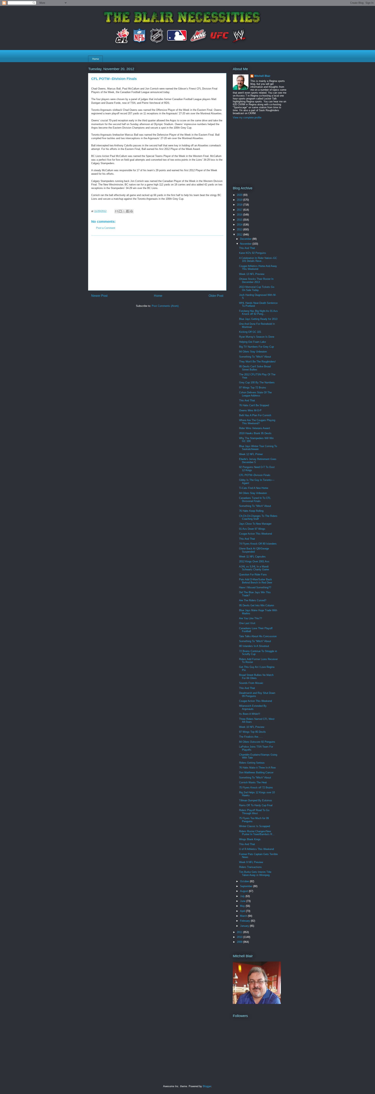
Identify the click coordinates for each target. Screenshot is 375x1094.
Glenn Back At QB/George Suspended (254, 550)
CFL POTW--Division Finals (254, 475)
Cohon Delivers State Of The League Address (255, 394)
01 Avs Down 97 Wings (252, 528)
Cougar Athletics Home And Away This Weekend (258, 268)
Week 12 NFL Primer (251, 454)
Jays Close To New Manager (255, 523)
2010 (240, 937)
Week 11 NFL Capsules (252, 556)
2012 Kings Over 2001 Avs (254, 561)
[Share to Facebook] (128, 211)
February (245, 920)
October (245, 881)
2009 (240, 941)
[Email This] (117, 211)
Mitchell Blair (262, 75)
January (245, 925)
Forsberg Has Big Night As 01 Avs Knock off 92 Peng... (258, 313)
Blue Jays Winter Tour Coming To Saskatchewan (258, 448)
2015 (240, 219)
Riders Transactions (250, 867)
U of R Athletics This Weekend (256, 849)
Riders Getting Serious (252, 762)
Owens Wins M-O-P (250, 410)
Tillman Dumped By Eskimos (255, 800)
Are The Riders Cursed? (252, 600)
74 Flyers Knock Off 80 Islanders (258, 543)
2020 (240, 194)
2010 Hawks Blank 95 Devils (255, 433)
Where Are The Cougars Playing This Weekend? (257, 422)
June (243, 901)
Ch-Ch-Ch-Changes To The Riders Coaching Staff (258, 517)
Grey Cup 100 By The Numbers (257, 382)
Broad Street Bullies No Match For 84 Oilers (256, 677)
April (243, 911)
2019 (240, 199)
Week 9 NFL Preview (251, 862)
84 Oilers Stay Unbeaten (253, 351)
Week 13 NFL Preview (251, 274)
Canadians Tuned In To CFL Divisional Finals (255, 499)
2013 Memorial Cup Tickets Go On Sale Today (256, 288)
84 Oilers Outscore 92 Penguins (257, 741)
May (243, 905)
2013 (240, 229)
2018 (240, 204)
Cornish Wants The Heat (253, 782)
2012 (240, 234)
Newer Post (99, 295)
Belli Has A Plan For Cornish (255, 415)
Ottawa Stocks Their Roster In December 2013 (256, 280)
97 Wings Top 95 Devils (252, 731)
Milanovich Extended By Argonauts (253, 707)
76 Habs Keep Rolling (251, 510)
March (244, 915)
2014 (240, 224)
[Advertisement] (157, 263)
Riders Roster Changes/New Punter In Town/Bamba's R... (256, 833)
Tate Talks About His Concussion (258, 636)
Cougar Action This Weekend (255, 533)
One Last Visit (247, 623)
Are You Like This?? (250, 618)
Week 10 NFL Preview (251, 726)
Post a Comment (105, 227)
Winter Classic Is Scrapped (254, 826)
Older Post (216, 295)
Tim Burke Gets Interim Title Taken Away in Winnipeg (255, 873)
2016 (240, 214)
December (246, 238)
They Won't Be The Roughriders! (257, 361)
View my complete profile (247, 117)
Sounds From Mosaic (251, 683)
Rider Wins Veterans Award (254, 428)
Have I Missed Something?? (255, 587)
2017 (240, 209)
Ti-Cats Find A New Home (253, 488)
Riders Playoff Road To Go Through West (254, 812)
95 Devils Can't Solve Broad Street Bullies (255, 368)
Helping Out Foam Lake (252, 341)
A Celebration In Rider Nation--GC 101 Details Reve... (258, 260)
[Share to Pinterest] (131, 211)
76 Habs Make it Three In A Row (257, 767)
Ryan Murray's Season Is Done (256, 336)
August (244, 891)
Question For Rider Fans (253, 574)
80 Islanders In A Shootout (254, 646)
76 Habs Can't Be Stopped (254, 405)
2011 (240, 932)
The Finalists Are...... (251, 736)
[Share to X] (124, 211)
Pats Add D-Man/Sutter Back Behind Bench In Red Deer (255, 581)
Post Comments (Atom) (165, 305)
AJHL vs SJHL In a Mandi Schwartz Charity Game (254, 568)
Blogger (207, 1086)
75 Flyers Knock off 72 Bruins (256, 787)
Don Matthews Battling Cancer (256, 772)
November (246, 243)
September (246, 886)
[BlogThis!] (120, 211)
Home (95, 58)
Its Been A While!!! (249, 713)
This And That (247, 248)
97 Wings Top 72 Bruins (252, 387)
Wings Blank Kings (250, 839)
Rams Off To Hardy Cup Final (255, 805)
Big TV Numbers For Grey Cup (256, 346)
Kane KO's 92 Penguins (252, 252)
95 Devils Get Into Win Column (256, 605)
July (243, 896)
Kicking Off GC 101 (250, 331)
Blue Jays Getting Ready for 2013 (258, 319)
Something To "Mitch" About (255, 356)
